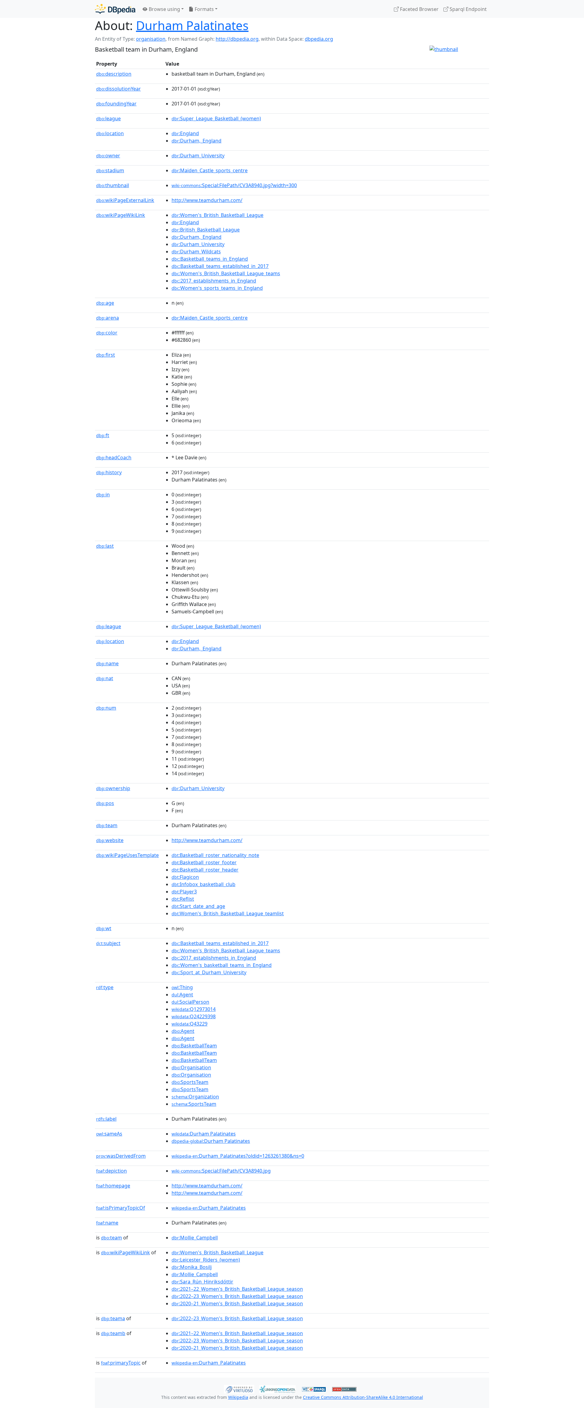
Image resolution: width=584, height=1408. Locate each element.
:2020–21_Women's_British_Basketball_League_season (237, 1303)
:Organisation (191, 1067)
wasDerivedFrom (121, 1156)
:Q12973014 (194, 1009)
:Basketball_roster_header (205, 869)
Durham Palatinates (192, 25)
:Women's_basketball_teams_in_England (222, 965)
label (106, 1118)
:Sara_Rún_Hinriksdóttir (202, 1281)
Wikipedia (238, 1397)
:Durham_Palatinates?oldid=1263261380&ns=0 (238, 1156)
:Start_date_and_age (198, 906)
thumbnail (112, 185)
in (103, 494)
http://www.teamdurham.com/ (207, 200)
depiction (111, 1170)
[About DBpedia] (115, 8)
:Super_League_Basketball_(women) (216, 118)
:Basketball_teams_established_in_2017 (220, 266)
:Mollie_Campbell (195, 1237)
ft (102, 435)
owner (108, 155)
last (105, 546)
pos (105, 803)
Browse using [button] (164, 9)
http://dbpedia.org (237, 39)
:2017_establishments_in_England (214, 280)
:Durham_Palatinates (209, 1207)
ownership (113, 788)
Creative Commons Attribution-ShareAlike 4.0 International (363, 1397)
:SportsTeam (190, 1082)
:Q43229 (189, 1023)
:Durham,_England (196, 140)
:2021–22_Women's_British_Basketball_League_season (237, 1289)
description (113, 73)
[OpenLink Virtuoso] (239, 1388)
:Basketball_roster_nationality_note (215, 855)
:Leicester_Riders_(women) (206, 1259)
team (106, 825)
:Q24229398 (194, 1016)
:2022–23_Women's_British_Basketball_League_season (237, 1296)
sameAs (109, 1133)
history (109, 472)
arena (107, 317)
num (106, 707)
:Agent (182, 994)
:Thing (182, 987)
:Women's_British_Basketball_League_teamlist (228, 913)
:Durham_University (198, 155)
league (108, 118)
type (104, 987)
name (107, 663)
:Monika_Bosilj (192, 1267)
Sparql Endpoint (467, 9)
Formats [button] (203, 9)
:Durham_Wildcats (196, 251)
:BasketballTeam (194, 1045)
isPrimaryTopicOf (120, 1207)
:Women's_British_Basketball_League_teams (226, 273)
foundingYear (116, 103)
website (109, 840)
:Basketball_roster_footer (204, 862)
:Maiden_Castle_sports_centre (210, 170)
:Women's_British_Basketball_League (217, 215)
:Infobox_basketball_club (203, 884)
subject (108, 943)
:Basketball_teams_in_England (210, 258)
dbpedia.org (319, 39)
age (105, 303)
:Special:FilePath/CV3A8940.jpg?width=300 (234, 185)
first (105, 354)
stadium (110, 170)
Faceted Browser (419, 9)
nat (104, 678)
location (110, 133)
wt (103, 928)
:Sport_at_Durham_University (209, 972)
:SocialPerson (190, 1002)
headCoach (113, 457)
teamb (113, 1333)
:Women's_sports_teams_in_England (217, 288)
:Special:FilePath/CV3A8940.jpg (221, 1170)
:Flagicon (185, 877)
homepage (113, 1185)
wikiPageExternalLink (125, 200)
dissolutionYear (118, 88)
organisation (150, 39)
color (106, 332)
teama (113, 1318)
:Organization (195, 1096)
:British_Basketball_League (206, 229)
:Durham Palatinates (204, 1133)
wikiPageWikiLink (120, 215)
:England (185, 133)
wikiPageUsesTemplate (127, 855)
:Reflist (183, 899)
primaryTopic (121, 1362)
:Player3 (184, 891)
